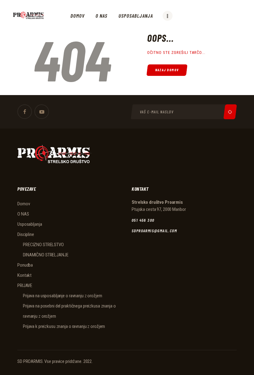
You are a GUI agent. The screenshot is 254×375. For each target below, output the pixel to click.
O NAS (23, 214)
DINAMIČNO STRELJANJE (45, 255)
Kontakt (24, 275)
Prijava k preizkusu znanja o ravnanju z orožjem (64, 326)
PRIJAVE (24, 285)
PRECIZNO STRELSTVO (43, 244)
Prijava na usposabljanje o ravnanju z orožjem (62, 296)
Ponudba (25, 265)
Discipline (25, 234)
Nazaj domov (167, 70)
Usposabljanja (29, 224)
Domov (23, 204)
